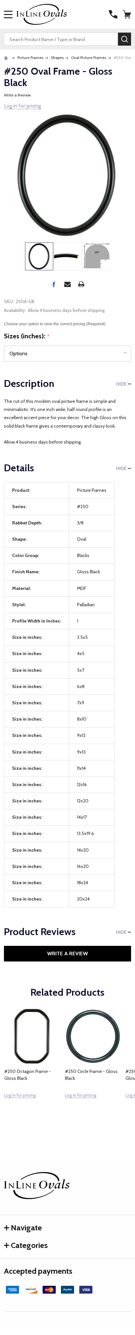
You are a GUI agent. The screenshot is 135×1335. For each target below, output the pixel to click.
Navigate (26, 1227)
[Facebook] (54, 284)
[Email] (67, 284)
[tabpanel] (32, 1067)
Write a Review (17, 95)
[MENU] (8, 14)
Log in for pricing (22, 106)
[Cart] (127, 14)
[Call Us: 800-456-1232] (113, 14)
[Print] (81, 284)
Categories (29, 1245)
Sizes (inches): (27, 336)
